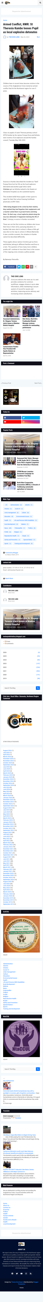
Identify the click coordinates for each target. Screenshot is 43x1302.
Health (5, 1214)
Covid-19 (19, 509)
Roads (25, 536)
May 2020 (6, 888)
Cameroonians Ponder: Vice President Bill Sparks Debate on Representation (10, 350)
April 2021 (6, 865)
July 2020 (6, 883)
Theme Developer (17, 1282)
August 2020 (7, 881)
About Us (6, 1205)
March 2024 (7, 795)
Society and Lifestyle (9, 1220)
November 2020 (8, 875)
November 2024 (8, 781)
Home (5, 20)
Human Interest (8, 1215)
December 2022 (8, 824)
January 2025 (7, 777)
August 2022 (7, 832)
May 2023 (6, 814)
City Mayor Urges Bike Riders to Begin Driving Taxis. (19, 1135)
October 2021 (7, 853)
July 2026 (6, 752)
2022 (21, 667)
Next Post (38, 383)
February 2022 (8, 844)
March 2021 (7, 867)
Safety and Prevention (12, 539)
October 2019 (7, 902)
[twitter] (31, 418)
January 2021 (7, 871)
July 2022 (6, 834)
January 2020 (7, 896)
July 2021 (6, 859)
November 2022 (8, 826)
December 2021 (8, 849)
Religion (18, 532)
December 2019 (8, 898)
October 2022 (7, 828)
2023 (21, 663)
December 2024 (8, 779)
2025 (21, 656)
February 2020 (8, 894)
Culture (25, 512)
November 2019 (8, 900)
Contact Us (6, 1207)
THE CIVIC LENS (17, 276)
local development (11, 524)
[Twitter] (19, 267)
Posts (8, 641)
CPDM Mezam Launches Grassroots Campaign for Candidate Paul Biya (25, 474)
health (7, 520)
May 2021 (6, 863)
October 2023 (7, 804)
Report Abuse (9, 578)
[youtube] (12, 422)
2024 (21, 660)
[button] (2, 2)
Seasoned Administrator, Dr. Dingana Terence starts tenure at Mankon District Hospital (11, 322)
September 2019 (8, 904)
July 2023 (6, 810)
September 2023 (8, 806)
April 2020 (6, 890)
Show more (11, 592)
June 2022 (6, 836)
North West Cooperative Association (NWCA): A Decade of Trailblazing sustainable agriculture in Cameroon (28, 486)
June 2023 (6, 812)
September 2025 (8, 765)
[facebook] (12, 418)
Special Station (29, 539)
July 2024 (6, 787)
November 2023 (8, 802)
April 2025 (6, 771)
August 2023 (7, 808)
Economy (6, 1209)
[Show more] (35, 267)
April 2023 (6, 816)
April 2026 (6, 754)
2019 (21, 678)
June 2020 (6, 885)
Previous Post (6, 383)
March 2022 (7, 843)
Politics (31, 528)
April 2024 (6, 793)
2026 (21, 652)
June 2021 (6, 861)
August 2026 (7, 750)
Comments (9, 643)
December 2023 (8, 799)
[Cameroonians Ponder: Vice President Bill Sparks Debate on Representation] (11, 339)
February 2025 (8, 775)
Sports (7, 543)
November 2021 (8, 851)
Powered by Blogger (11, 553)
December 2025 (8, 758)
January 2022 (7, 847)
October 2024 (7, 783)
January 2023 (7, 822)
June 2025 (6, 769)
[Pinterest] (27, 267)
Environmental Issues (24, 516)
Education (8, 516)
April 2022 (6, 840)
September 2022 (8, 830)
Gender (5, 1218)
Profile (7, 532)
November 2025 (8, 761)
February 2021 (8, 869)
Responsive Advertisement (21, 11)
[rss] (30, 1273)
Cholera (8, 509)
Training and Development (23, 543)
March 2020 (7, 892)
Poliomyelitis (20, 528)
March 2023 (7, 818)
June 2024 (6, 789)
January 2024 (7, 797)
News (7, 528)
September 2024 (8, 785)
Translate (18, 1118)
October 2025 (7, 763)
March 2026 (7, 756)
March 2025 (7, 773)
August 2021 (7, 857)
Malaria (24, 524)
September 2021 (8, 855)
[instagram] (31, 422)
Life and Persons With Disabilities (25, 520)
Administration (16, 505)
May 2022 (6, 838)
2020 (21, 675)
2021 (21, 671)
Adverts (28, 505)
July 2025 (6, 767)
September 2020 (8, 879)
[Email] (31, 267)
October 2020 (7, 877)
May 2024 (6, 791)
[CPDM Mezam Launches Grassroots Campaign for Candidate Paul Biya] (9, 474)
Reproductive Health (11, 536)
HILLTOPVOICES (8, 1081)
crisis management (11, 512)
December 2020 (8, 873)
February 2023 (8, 820)
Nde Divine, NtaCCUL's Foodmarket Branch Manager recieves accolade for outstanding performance (31, 323)
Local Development (9, 1224)
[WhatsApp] (23, 267)
